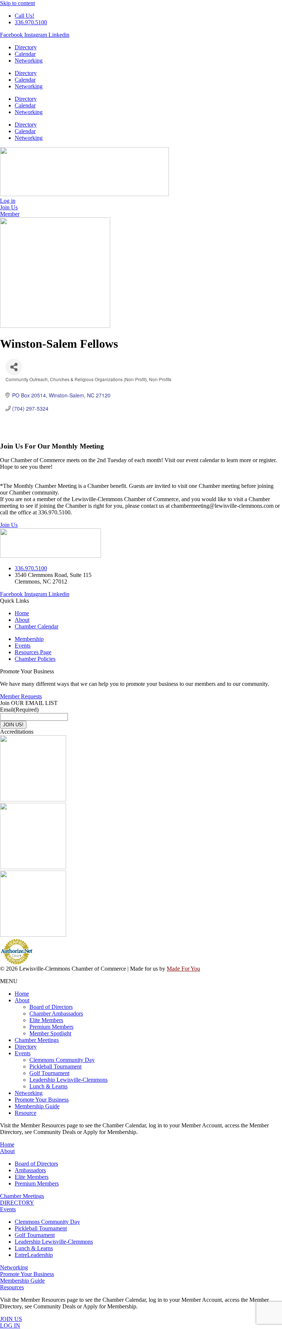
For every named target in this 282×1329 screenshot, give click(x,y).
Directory (26, 47)
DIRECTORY (17, 1202)
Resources (12, 1287)
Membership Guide (37, 1106)
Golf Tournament (49, 1073)
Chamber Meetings (37, 1040)
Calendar (25, 54)
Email (19, 709)
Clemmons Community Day (62, 1060)
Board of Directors (51, 1007)
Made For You (183, 968)
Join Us (9, 525)
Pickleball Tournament (55, 1066)
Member (9, 214)
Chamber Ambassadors (56, 1013)
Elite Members (46, 1020)
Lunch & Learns (48, 1086)
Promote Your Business (42, 1099)
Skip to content (17, 3)
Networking (29, 60)
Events (22, 1053)
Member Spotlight (50, 1033)
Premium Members (51, 1027)
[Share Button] (14, 367)
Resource (25, 1113)
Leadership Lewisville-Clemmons (68, 1080)
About (22, 1000)
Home (22, 993)
